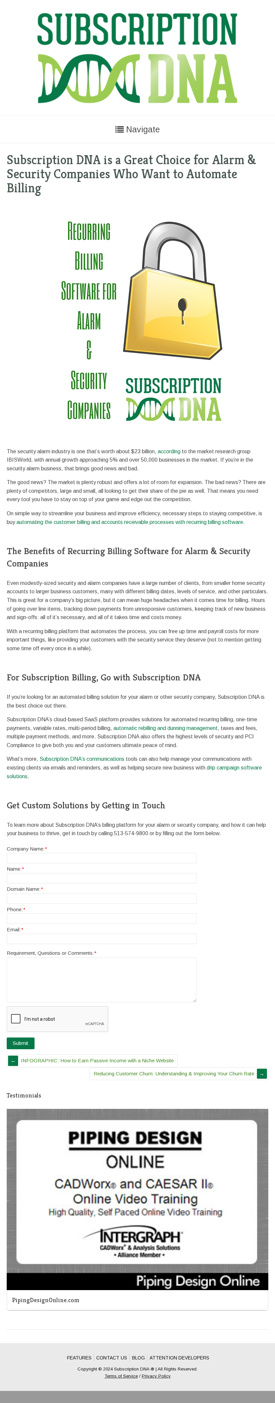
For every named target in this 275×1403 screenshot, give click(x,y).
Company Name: (27, 849)
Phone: (16, 909)
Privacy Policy (156, 1376)
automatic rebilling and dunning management (165, 728)
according (169, 451)
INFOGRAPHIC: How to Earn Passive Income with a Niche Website (97, 1060)
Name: (15, 869)
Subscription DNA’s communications (82, 759)
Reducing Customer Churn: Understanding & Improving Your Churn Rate (174, 1073)
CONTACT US (111, 1357)
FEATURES (79, 1357)
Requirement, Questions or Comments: (52, 953)
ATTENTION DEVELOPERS (179, 1357)
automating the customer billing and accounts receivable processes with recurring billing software (129, 522)
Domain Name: (25, 889)
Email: (15, 929)
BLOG (138, 1357)
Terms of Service (121, 1376)
